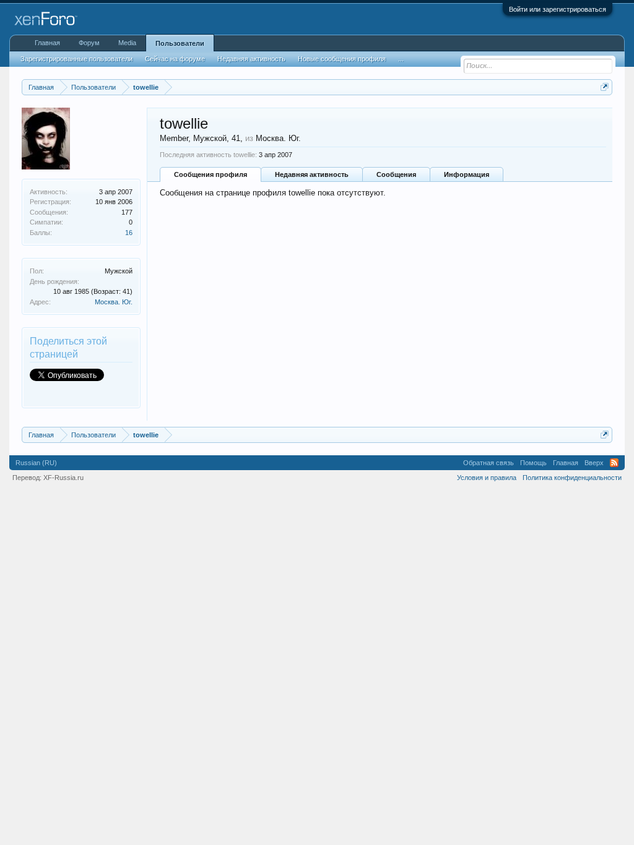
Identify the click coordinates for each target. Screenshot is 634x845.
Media (127, 42)
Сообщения (396, 174)
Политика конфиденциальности (572, 477)
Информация (466, 174)
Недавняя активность (312, 174)
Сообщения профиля (210, 174)
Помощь (533, 462)
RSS (614, 462)
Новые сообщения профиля (342, 58)
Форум (89, 42)
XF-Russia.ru (63, 477)
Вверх (594, 462)
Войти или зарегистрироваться (557, 9)
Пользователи (179, 43)
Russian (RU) (36, 462)
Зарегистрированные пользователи (76, 58)
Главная (47, 42)
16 (128, 232)
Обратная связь (488, 462)
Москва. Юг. (113, 302)
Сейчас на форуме (175, 58)
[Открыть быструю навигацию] (605, 87)
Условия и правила (486, 477)
